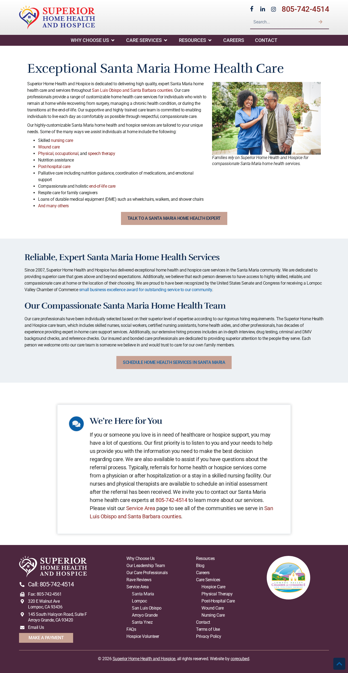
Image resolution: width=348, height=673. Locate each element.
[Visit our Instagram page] (273, 9)
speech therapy (101, 153)
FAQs (131, 629)
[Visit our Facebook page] (251, 8)
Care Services (144, 40)
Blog (200, 565)
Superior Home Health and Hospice (144, 658)
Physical (45, 153)
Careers (233, 40)
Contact (266, 40)
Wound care (49, 147)
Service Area (140, 508)
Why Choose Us (90, 40)
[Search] (320, 22)
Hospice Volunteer (142, 636)
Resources (192, 40)
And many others (53, 205)
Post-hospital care (54, 166)
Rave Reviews (138, 579)
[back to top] (339, 664)
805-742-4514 (305, 9)
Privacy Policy (208, 636)
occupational (66, 153)
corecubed (240, 658)
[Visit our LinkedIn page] (262, 9)
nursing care (62, 140)
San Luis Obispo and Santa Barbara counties (132, 90)
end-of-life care (102, 186)
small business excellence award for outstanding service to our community (145, 289)
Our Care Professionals (146, 572)
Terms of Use (208, 629)
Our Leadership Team (145, 565)
